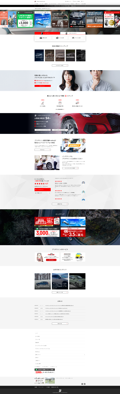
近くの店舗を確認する (59, 109)
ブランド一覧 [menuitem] (41, 3)
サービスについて (40, 189)
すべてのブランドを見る (59, 65)
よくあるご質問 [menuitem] (83, 3)
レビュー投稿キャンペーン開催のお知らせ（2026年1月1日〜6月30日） (57, 313)
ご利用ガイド (37, 360)
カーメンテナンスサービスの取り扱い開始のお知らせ (54, 316)
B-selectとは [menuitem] (72, 3)
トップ (36, 333)
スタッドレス (72, 33)
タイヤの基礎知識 (37, 366)
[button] (59, 240)
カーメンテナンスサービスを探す (41, 345)
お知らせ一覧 (60, 323)
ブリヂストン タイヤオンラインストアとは (42, 348)
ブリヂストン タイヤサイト (59, 378)
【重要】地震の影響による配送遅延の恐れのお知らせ (42, 8)
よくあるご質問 (38, 363)
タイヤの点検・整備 (44, 366)
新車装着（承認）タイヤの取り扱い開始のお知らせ (54, 319)
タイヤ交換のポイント (53, 366)
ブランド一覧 (37, 339)
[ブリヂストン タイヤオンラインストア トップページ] (40, 1)
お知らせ (36, 357)
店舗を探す (37, 342)
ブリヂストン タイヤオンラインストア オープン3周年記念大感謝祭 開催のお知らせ (59, 305)
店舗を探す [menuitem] (46, 3)
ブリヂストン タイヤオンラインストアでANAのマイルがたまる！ (56, 308)
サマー (47, 33)
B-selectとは (42, 149)
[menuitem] (52, 4)
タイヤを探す (36, 3)
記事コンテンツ (38, 354)
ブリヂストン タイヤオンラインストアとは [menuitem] (63, 3)
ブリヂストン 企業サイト (68, 378)
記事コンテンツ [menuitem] (78, 3)
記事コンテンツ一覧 (60, 292)
